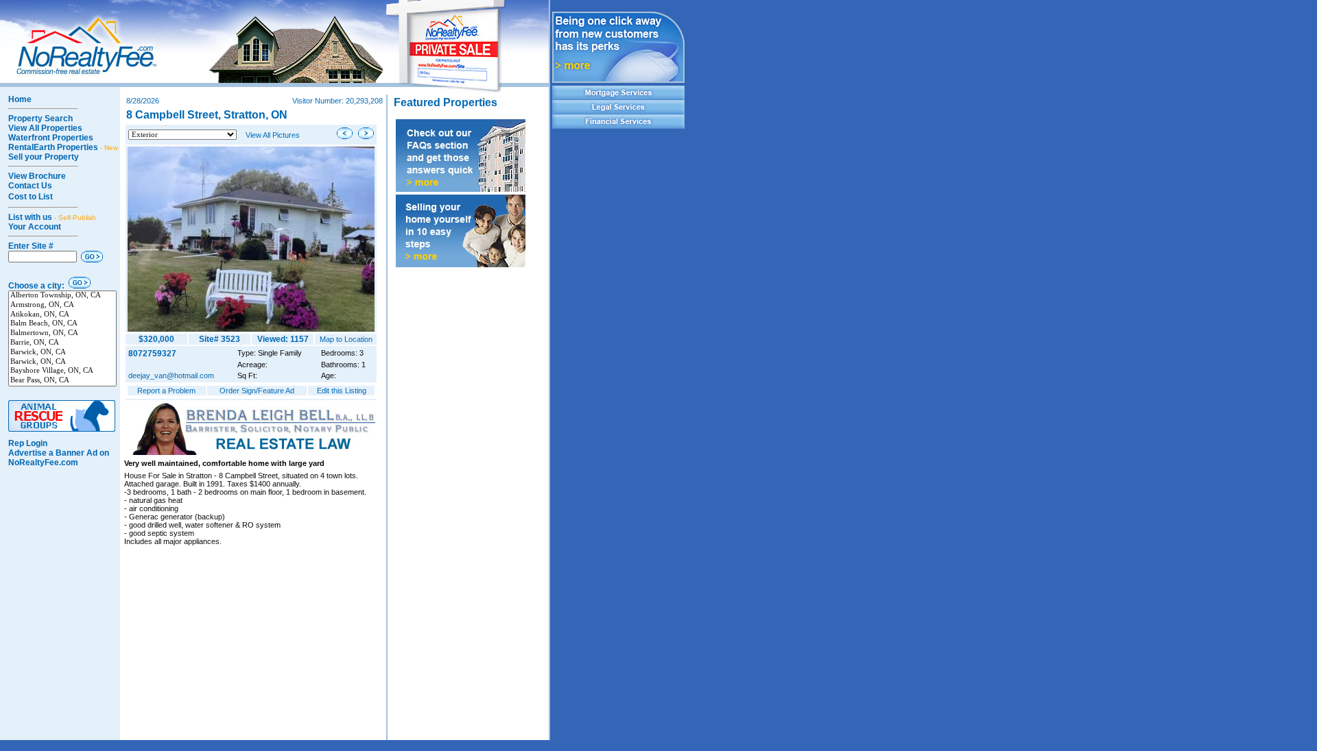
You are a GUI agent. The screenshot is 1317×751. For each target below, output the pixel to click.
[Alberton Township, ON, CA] (62, 296)
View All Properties (45, 128)
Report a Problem (166, 390)
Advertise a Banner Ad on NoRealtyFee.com (58, 457)
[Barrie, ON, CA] (62, 343)
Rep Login (27, 443)
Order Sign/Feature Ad (257, 390)
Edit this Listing (341, 390)
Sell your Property (43, 157)
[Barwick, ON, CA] (62, 353)
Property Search (40, 118)
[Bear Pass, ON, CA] (62, 381)
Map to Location (346, 339)
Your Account (34, 227)
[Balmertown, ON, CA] (62, 333)
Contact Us (30, 185)
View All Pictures (273, 135)
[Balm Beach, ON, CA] (62, 324)
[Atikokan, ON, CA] (62, 315)
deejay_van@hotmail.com (171, 375)
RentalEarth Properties (63, 147)
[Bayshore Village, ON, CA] (62, 371)
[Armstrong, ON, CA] (62, 305)
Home (20, 99)
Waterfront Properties (50, 138)
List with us (52, 217)
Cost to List (30, 196)
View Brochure (37, 176)
